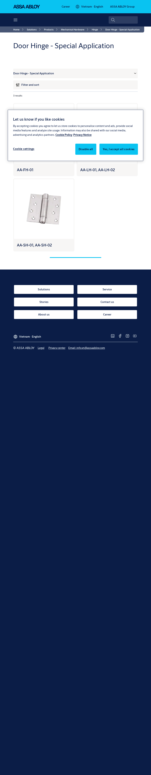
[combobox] (123, 20)
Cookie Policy (63, 134)
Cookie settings (23, 148)
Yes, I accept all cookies (119, 149)
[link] (66, 6)
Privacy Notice (82, 134)
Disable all (86, 149)
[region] (75, 135)
